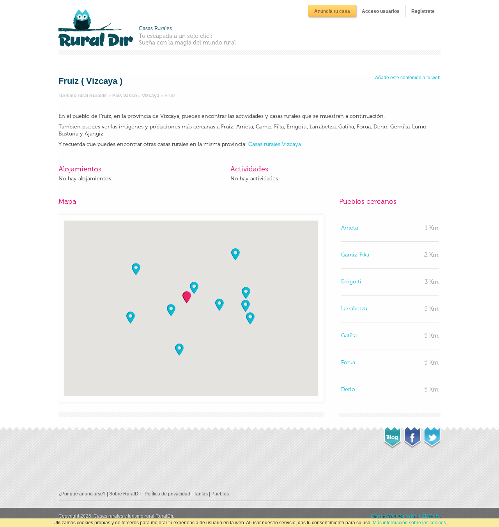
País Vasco (124, 95)
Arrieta (349, 227)
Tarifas (201, 494)
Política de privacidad (167, 494)
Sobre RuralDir (125, 494)
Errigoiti (351, 281)
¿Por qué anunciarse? (82, 494)
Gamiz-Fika (355, 254)
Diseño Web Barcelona (395, 516)
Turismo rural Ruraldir (82, 95)
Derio (348, 389)
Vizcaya (150, 95)
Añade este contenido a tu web (408, 77)
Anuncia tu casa (332, 11)
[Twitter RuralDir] (432, 435)
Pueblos (220, 494)
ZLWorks (431, 516)
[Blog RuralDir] (392, 436)
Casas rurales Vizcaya (274, 144)
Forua (348, 362)
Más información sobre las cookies (409, 522)
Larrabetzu (354, 308)
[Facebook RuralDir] (412, 435)
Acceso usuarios (381, 11)
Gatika (349, 335)
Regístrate (423, 11)
